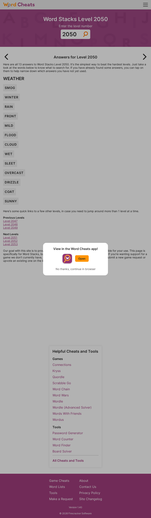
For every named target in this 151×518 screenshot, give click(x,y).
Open (82, 258)
